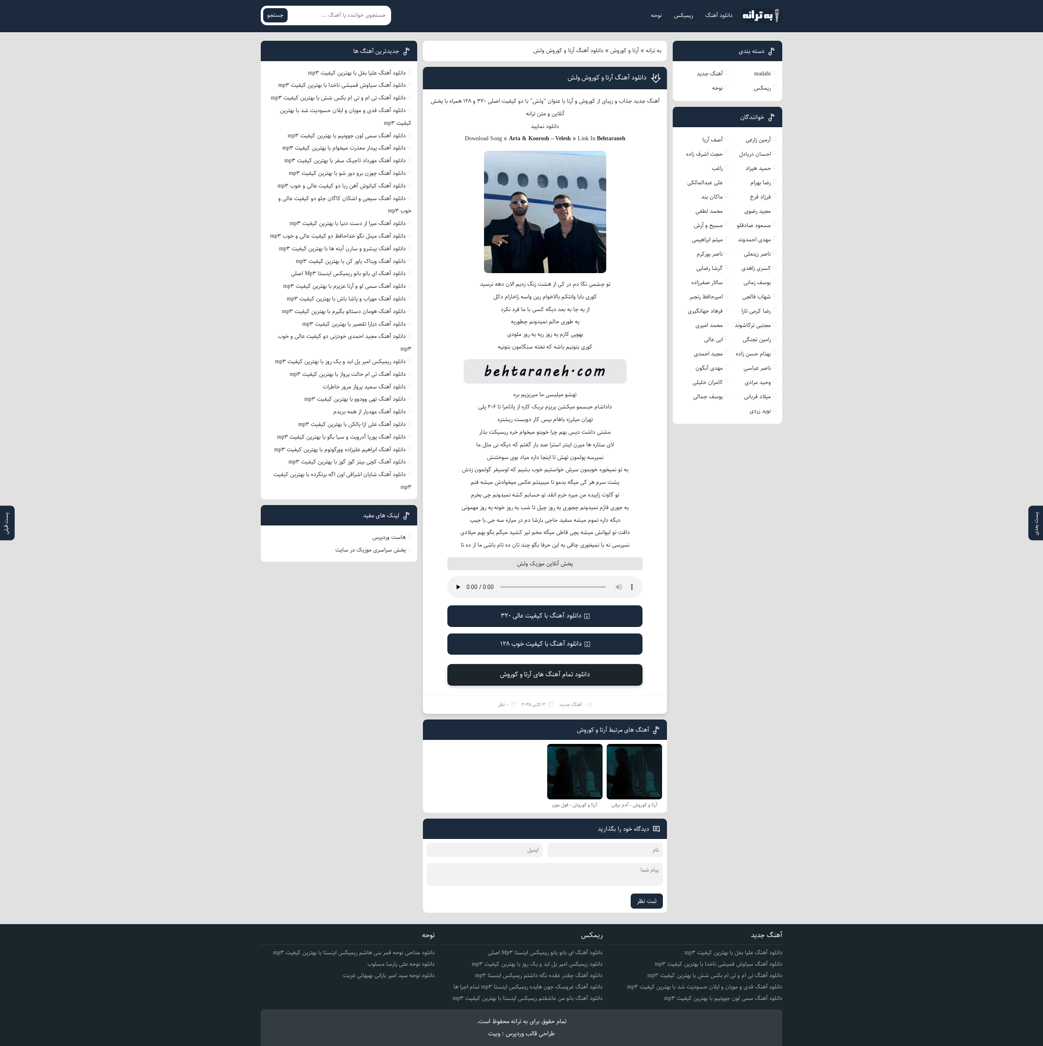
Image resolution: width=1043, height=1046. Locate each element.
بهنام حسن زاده (753, 353)
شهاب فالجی (756, 296)
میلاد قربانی (757, 396)
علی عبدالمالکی (705, 182)
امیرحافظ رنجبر (706, 296)
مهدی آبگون (709, 368)
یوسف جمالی (708, 396)
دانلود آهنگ (719, 15)
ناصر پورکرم (710, 253)
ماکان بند (712, 196)
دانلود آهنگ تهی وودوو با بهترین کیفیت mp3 (355, 399)
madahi (762, 73)
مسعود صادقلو (754, 225)
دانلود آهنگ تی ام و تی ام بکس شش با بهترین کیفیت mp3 (338, 97)
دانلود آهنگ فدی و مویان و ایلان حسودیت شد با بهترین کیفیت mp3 (704, 986)
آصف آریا (712, 139)
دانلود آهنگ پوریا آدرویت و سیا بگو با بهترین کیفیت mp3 (341, 437)
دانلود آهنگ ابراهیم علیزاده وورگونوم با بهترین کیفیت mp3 (340, 449)
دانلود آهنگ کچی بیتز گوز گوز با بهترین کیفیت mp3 (347, 461)
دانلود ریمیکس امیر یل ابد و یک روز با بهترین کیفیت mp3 (340, 361)
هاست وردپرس (389, 537)
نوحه (656, 15)
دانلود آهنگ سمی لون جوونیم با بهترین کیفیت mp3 (347, 135)
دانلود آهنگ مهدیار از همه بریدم (369, 411)
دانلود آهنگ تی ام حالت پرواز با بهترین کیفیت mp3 (348, 374)
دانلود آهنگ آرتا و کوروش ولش (607, 78)
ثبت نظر (647, 901)
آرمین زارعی (758, 139)
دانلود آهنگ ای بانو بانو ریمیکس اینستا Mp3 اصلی (348, 273)
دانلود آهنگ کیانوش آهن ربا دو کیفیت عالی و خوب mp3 (341, 185)
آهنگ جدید (570, 704)
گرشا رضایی (709, 268)
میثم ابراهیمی (707, 239)
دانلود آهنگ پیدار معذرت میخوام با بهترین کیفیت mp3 (344, 147)
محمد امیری (709, 325)
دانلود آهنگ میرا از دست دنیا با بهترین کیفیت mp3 (348, 223)
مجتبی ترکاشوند (753, 325)
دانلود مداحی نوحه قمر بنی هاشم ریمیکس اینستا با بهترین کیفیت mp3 (354, 952)
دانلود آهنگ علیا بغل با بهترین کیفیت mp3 (357, 72)
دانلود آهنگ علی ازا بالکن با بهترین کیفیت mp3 (352, 424)
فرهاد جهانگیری (705, 311)
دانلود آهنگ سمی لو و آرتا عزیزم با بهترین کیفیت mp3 (344, 286)
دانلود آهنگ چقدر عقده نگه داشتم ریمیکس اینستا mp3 (539, 975)
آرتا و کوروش (624, 50)
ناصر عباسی (757, 368)
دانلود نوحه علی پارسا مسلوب (401, 964)
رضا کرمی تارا (756, 311)
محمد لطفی (709, 211)
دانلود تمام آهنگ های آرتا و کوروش (545, 674)
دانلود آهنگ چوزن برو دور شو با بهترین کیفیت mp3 (347, 173)
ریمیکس (683, 15)
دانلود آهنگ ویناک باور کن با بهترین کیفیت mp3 (351, 261)
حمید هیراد (758, 168)
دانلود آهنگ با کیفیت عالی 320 (541, 616)
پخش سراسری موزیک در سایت (370, 549)
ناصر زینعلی (757, 253)
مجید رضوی (757, 211)
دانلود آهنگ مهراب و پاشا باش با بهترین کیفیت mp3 (346, 298)
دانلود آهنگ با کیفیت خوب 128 (541, 644)
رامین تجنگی (757, 339)
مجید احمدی (708, 353)
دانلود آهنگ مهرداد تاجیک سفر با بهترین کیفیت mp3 (345, 160)
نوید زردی (760, 410)
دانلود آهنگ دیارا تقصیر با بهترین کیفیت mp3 (354, 324)
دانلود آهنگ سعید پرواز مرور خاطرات (364, 386)
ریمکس (762, 88)
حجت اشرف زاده (704, 154)
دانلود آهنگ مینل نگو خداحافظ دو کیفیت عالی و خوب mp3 (338, 236)
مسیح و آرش (708, 225)
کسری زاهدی (756, 268)
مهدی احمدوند (754, 239)
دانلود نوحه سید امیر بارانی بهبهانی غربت (389, 975)
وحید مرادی (758, 382)
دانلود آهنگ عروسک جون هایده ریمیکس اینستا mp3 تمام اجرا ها (528, 986)
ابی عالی (713, 339)
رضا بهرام (760, 182)
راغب (717, 168)
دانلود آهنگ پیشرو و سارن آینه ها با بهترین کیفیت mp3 (342, 248)
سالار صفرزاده (707, 282)
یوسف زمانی (757, 282)
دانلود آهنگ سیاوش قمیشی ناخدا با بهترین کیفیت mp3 (342, 85)
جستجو (275, 15)
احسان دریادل (755, 154)
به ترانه (653, 50)
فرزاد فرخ (760, 196)
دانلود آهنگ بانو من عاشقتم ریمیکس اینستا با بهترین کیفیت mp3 (528, 998)
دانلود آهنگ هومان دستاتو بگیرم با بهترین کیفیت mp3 (344, 311)
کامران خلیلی (708, 382)
